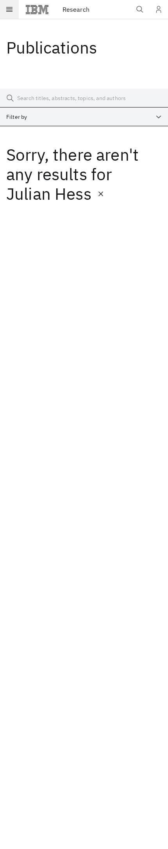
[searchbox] (84, 98)
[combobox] (84, 116)
